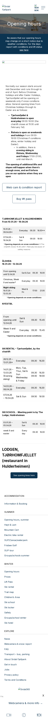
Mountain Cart (11, 530)
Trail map (9, 592)
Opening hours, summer (16, 519)
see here (24, 50)
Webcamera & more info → (26, 703)
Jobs (6, 669)
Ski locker (9, 607)
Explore (9, 631)
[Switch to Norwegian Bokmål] (37, 8)
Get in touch (10, 664)
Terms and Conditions (15, 680)
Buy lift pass (24, 198)
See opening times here (24, 475)
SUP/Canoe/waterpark (15, 540)
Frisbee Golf (10, 545)
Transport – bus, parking (16, 654)
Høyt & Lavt (10, 524)
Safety (7, 612)
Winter (8, 564)
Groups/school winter (15, 617)
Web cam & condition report (24, 187)
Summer (9, 512)
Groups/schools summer (16, 555)
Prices (7, 576)
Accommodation (14, 496)
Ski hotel (8, 622)
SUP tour (9, 550)
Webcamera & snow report (18, 644)
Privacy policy (11, 674)
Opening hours (11, 571)
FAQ (6, 649)
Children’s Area (12, 597)
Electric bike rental (13, 535)
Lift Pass (8, 581)
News (7, 639)
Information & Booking (15, 503)
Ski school (9, 602)
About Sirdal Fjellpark (15, 659)
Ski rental (9, 587)
